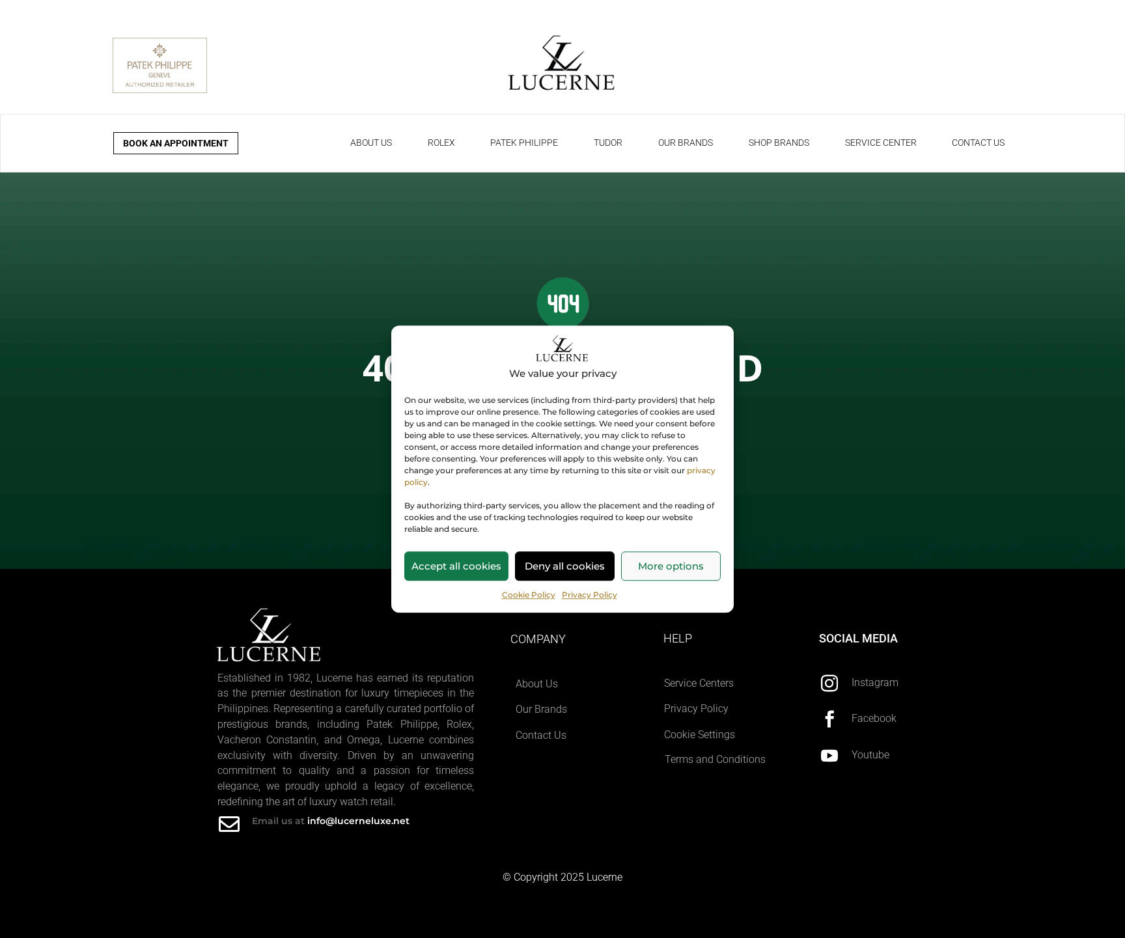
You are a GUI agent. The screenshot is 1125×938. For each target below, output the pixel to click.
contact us (978, 142)
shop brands (779, 142)
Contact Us (541, 735)
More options (671, 566)
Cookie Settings (699, 734)
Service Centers (699, 683)
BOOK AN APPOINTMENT (176, 143)
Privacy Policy (589, 595)
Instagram (875, 682)
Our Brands (541, 709)
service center (881, 142)
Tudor (608, 142)
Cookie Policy (528, 595)
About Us (537, 684)
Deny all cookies (565, 566)
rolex (441, 142)
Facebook (874, 718)
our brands (685, 142)
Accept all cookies (456, 566)
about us (371, 142)
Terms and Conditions (715, 759)
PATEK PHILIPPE (524, 142)
